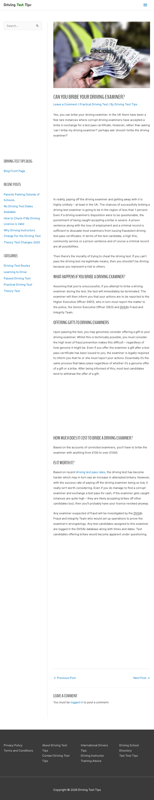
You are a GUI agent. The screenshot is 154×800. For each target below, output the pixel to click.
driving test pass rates (90, 472)
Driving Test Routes (17, 265)
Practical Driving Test (18, 284)
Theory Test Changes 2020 (22, 242)
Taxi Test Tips (128, 755)
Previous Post (65, 678)
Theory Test (12, 291)
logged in (77, 702)
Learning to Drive (15, 272)
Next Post (141, 678)
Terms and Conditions (18, 750)
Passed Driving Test (17, 278)
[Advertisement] (23, 94)
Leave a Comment (65, 104)
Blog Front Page (14, 171)
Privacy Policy (13, 745)
